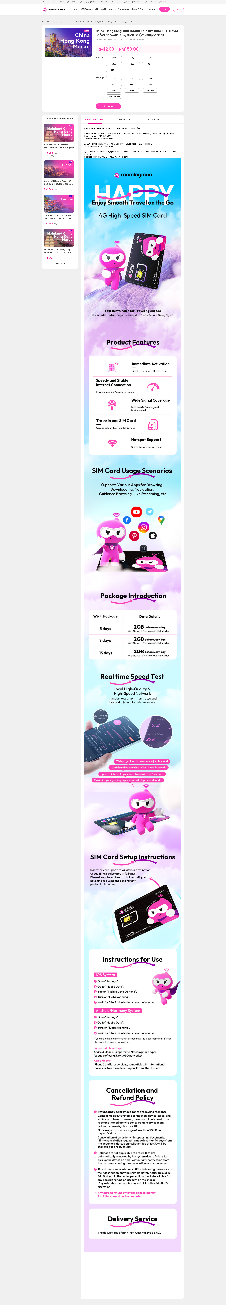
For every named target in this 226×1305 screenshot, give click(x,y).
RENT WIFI (165, 9)
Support (152, 9)
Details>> (165, 2)
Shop (111, 9)
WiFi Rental (86, 9)
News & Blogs (138, 9)
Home (74, 9)
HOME (44, 22)
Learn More (60, 263)
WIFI (49, 22)
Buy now (108, 106)
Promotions (123, 9)
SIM (96, 9)
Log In (178, 9)
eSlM (103, 9)
